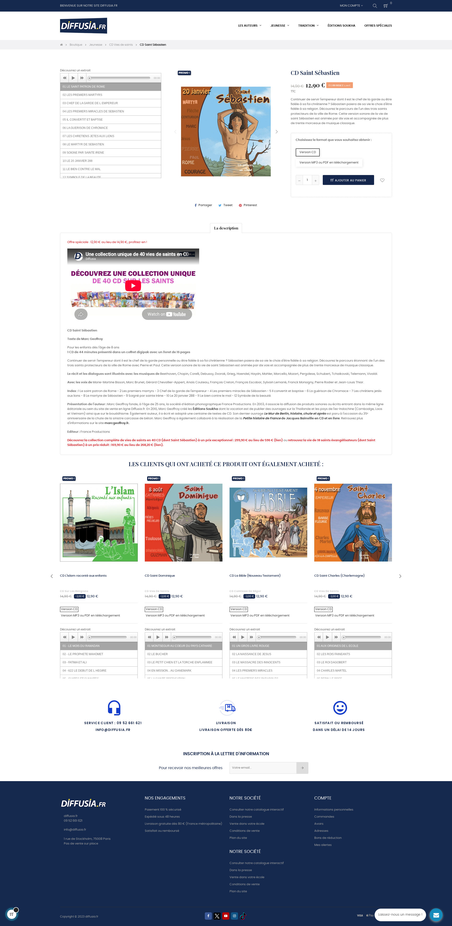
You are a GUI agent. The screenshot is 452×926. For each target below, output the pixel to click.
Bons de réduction (328, 838)
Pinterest (250, 205)
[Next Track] (82, 78)
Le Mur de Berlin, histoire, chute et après (295, 413)
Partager (205, 205)
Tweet (228, 205)
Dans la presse (241, 816)
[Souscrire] (302, 768)
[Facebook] (208, 916)
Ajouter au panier (350, 180)
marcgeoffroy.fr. (117, 423)
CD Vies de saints (157, 591)
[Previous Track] (64, 78)
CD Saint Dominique (160, 575)
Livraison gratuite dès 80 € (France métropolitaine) (183, 823)
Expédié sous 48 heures (162, 816)
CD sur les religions (74, 591)
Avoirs (318, 823)
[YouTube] (225, 916)
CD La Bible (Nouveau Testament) (255, 575)
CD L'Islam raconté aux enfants (83, 575)
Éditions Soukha (205, 409)
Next (276, 131)
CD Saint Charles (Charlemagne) (339, 575)
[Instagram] (234, 916)
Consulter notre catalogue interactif (257, 809)
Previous (175, 131)
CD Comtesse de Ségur (245, 591)
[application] (110, 77)
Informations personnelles (333, 809)
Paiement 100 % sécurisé (163, 809)
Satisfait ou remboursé (162, 830)
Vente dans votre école (247, 823)
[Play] (73, 78)
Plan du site (238, 838)
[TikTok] (243, 916)
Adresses (321, 830)
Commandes (324, 816)
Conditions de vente (245, 830)
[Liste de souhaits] (382, 180)
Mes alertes (323, 845)
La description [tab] (226, 227)
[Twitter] (217, 916)
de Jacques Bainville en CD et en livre (291, 418)
